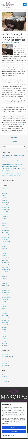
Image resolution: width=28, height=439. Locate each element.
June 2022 (4, 304)
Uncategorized (5, 365)
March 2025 (4, 227)
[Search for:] (14, 146)
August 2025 (5, 216)
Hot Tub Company (6, 42)
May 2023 (4, 278)
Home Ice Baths (5, 354)
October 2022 (5, 294)
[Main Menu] (25, 4)
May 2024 (4, 251)
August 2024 (5, 244)
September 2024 (6, 241)
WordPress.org (5, 381)
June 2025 (4, 221)
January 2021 (5, 343)
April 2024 (4, 253)
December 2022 (5, 290)
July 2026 (4, 191)
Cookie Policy (5, 423)
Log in (3, 374)
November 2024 (5, 237)
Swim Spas (4, 363)
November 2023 (5, 264)
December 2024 (5, 234)
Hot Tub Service (5, 361)
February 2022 (5, 313)
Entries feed (4, 376)
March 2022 (4, 311)
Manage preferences (8, 435)
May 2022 (4, 306)
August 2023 (5, 271)
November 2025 (5, 209)
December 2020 (5, 345)
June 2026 (4, 193)
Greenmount (6, 82)
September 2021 (5, 324)
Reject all (14, 431)
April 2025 (4, 225)
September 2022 (6, 297)
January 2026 (5, 204)
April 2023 (4, 281)
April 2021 (4, 336)
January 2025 (5, 232)
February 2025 (5, 230)
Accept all (14, 427)
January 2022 (5, 315)
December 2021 (5, 317)
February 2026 (5, 202)
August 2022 (5, 299)
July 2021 (4, 329)
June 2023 (4, 276)
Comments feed (5, 378)
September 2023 (6, 269)
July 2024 (4, 246)
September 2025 (6, 214)
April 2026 (4, 198)
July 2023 (4, 274)
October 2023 (5, 267)
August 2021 (5, 327)
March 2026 (4, 200)
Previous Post (14, 137)
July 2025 (4, 218)
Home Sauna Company (7, 356)
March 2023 (4, 283)
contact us (21, 124)
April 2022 (4, 308)
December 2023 (5, 262)
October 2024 (5, 239)
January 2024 (5, 260)
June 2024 (4, 248)
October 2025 (5, 211)
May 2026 (4, 195)
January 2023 (5, 287)
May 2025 (4, 223)
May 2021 (4, 334)
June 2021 (4, 331)
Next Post (14, 141)
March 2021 (4, 338)
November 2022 (5, 292)
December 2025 (5, 207)
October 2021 (5, 322)
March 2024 (4, 255)
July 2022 (4, 301)
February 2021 (5, 341)
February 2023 (5, 285)
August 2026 (5, 188)
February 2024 (5, 257)
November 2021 (5, 320)
